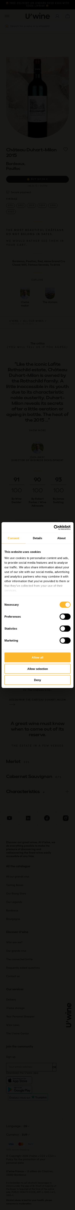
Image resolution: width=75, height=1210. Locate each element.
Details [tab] (37, 538)
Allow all (37, 657)
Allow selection (37, 668)
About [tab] (61, 538)
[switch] (65, 617)
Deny (37, 680)
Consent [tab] (13, 538)
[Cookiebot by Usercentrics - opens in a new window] (54, 527)
